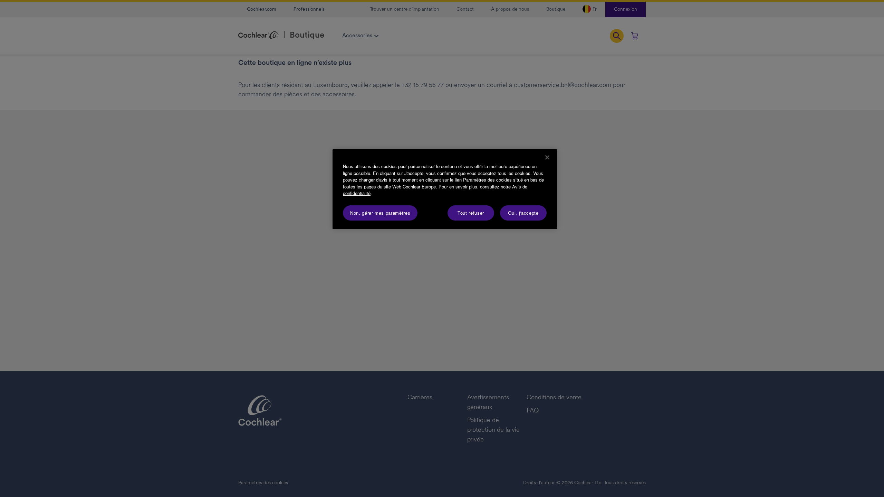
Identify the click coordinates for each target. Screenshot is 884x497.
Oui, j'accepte (523, 212)
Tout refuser (471, 212)
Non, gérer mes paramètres (380, 212)
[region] (445, 189)
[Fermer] (547, 157)
